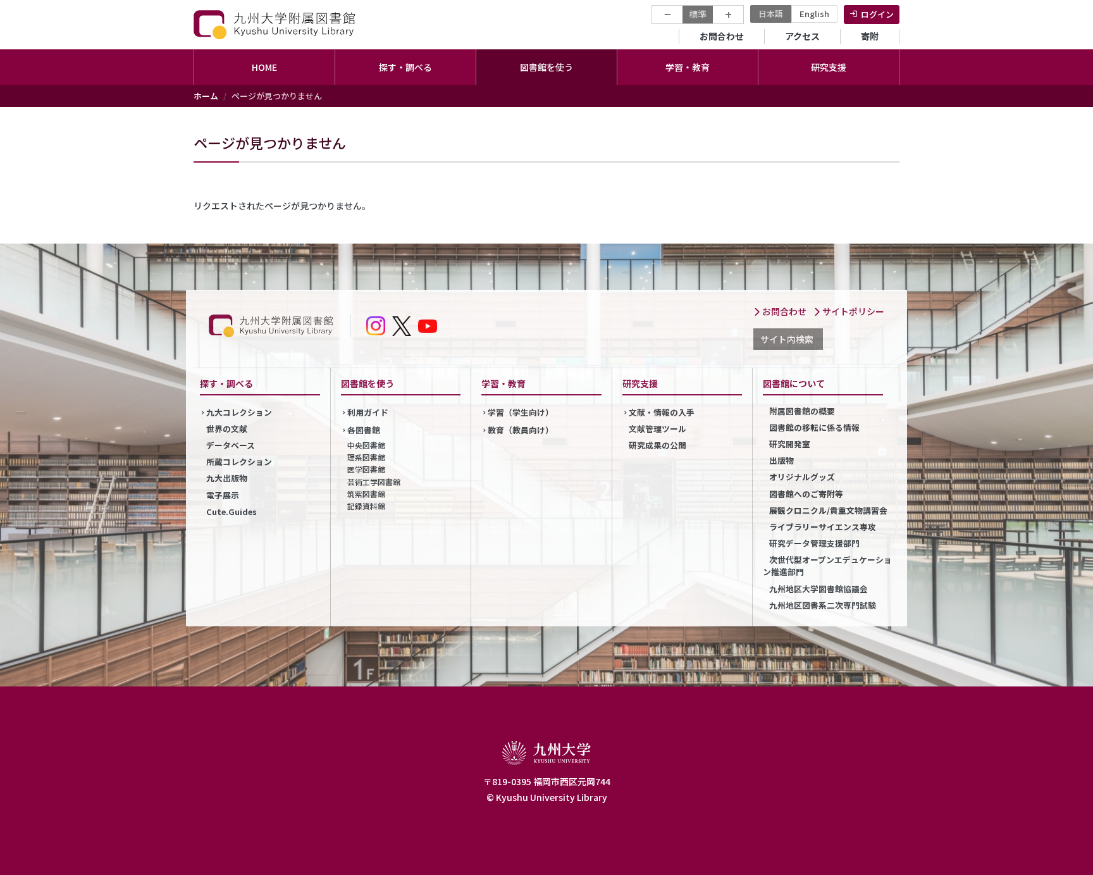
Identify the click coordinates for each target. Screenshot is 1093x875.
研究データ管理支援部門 (814, 543)
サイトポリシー (852, 311)
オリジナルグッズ (802, 477)
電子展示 (222, 495)
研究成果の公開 (657, 445)
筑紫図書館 (366, 493)
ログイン (877, 14)
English (814, 14)
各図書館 (363, 430)
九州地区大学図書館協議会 (818, 589)
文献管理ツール (657, 429)
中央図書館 (366, 445)
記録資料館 (366, 505)
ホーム (206, 96)
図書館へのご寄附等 (806, 494)
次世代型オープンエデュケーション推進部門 (827, 566)
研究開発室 (789, 444)
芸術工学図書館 (373, 481)
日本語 (770, 14)
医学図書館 (366, 469)
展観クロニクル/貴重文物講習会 (828, 510)
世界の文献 (226, 429)
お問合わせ (722, 36)
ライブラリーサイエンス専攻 (822, 527)
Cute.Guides (231, 512)
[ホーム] (276, 24)
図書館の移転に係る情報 (814, 427)
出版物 (781, 460)
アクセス (802, 36)
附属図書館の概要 (802, 411)
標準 (698, 14)
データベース (230, 445)
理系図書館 (366, 457)
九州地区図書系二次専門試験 (822, 605)
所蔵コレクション (239, 462)
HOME (264, 67)
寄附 (870, 36)
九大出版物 (226, 478)
